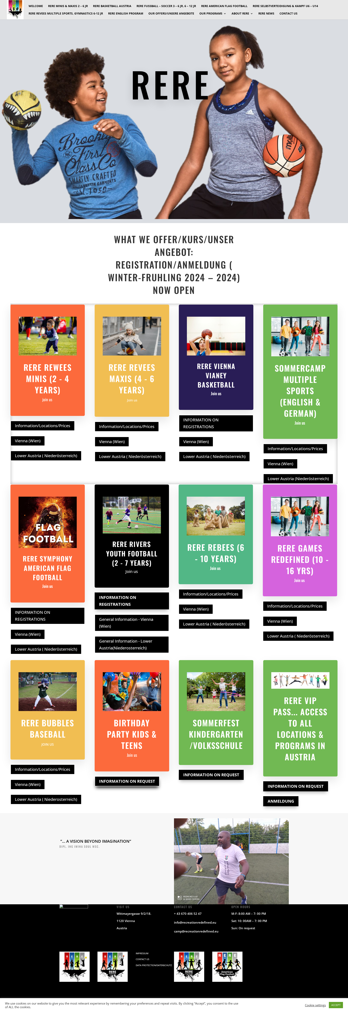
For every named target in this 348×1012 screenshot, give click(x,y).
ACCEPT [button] (336, 1005)
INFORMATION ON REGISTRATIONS (201, 423)
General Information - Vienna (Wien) (126, 623)
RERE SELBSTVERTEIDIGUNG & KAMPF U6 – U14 (285, 6)
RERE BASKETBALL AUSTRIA (112, 6)
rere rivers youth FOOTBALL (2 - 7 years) (131, 553)
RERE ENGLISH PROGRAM (125, 13)
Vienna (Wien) (27, 440)
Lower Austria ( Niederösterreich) (46, 455)
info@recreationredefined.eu (195, 922)
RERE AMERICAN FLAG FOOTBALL (224, 6)
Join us (131, 400)
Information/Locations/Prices (42, 425)
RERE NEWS (266, 13)
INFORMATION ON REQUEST (127, 781)
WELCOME (36, 6)
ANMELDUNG (281, 801)
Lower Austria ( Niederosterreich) (46, 799)
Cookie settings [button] (315, 1005)
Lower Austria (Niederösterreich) (298, 478)
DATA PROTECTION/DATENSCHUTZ (154, 965)
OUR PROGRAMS (210, 13)
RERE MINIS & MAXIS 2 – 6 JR (68, 6)
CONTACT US (288, 13)
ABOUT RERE (240, 13)
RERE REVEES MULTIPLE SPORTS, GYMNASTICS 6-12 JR (66, 13)
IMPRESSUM (142, 953)
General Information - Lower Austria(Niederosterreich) (125, 644)
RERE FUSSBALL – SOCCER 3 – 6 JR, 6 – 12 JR (166, 6)
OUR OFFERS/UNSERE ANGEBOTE (171, 13)
